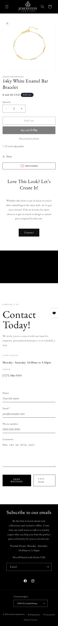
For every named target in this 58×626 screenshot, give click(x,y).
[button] (6, 6)
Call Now (41, 480)
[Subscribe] (47, 567)
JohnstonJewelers (17, 614)
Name (6, 393)
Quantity (7, 102)
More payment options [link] (29, 138)
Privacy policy (49, 614)
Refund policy (34, 614)
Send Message (17, 480)
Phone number (10, 423)
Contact (29, 232)
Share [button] (9, 156)
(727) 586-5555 (12, 375)
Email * (6, 408)
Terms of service (31, 619)
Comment (8, 439)
